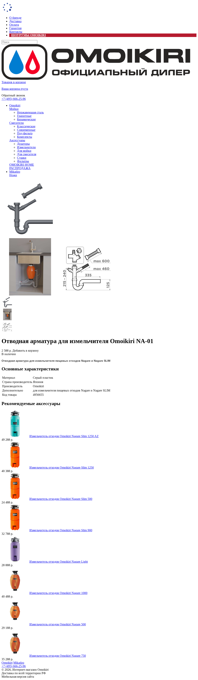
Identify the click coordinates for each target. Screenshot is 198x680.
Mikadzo (14, 171)
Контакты (15, 31)
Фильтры (23, 161)
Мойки (14, 109)
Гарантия (15, 28)
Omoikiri (14, 105)
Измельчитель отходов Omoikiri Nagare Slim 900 (60, 530)
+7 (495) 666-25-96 (14, 98)
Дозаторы (23, 143)
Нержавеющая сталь (30, 112)
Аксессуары (17, 140)
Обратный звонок (13, 95)
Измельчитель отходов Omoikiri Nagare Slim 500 (60, 499)
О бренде (15, 17)
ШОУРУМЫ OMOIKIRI (28, 35)
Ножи (13, 175)
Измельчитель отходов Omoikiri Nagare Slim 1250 (61, 467)
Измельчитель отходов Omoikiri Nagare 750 (57, 655)
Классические (26, 126)
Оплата (14, 24)
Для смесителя (26, 154)
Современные (26, 129)
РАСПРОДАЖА (20, 168)
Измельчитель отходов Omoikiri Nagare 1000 (58, 593)
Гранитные (24, 116)
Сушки (21, 157)
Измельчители (26, 147)
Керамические (26, 119)
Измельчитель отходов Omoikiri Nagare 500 (57, 624)
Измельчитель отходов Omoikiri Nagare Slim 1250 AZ (64, 436)
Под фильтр (24, 133)
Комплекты (24, 136)
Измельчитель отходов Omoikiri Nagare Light (58, 561)
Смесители (16, 122)
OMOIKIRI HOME (21, 164)
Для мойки (24, 150)
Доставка (15, 21)
